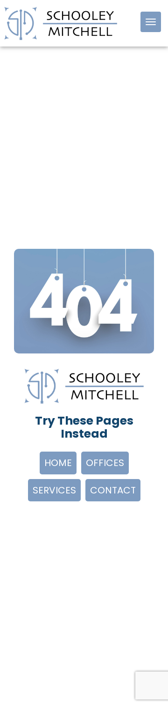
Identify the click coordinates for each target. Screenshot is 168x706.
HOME (58, 462)
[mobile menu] (150, 22)
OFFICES (105, 462)
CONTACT (113, 490)
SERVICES (54, 490)
